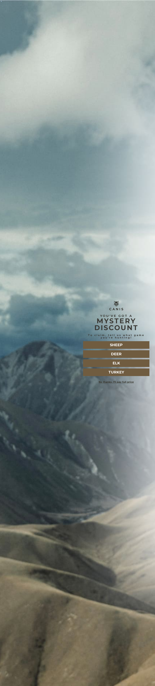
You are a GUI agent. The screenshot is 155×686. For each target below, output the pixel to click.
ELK (116, 363)
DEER (116, 354)
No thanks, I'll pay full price (116, 382)
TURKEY (116, 372)
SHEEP (116, 345)
